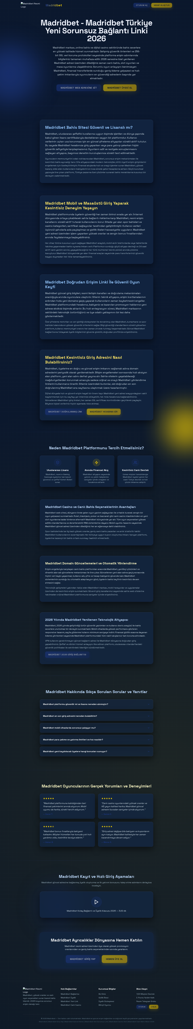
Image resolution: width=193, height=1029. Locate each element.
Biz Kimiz (102, 994)
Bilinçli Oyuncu (105, 1005)
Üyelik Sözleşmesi (106, 1001)
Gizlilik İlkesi (103, 997)
